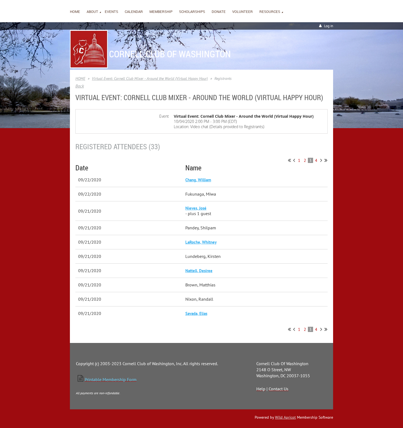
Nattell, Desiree (198, 270)
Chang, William (198, 179)
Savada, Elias (196, 313)
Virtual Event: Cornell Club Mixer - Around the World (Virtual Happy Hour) (150, 78)
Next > (321, 160)
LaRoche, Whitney (201, 242)
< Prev (294, 160)
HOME (80, 78)
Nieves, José (195, 208)
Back (79, 86)
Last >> (326, 160)
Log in (328, 26)
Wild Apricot (285, 417)
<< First (289, 160)
